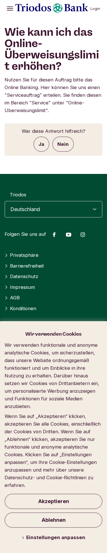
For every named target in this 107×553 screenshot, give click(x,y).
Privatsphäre (24, 255)
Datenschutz (24, 276)
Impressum (22, 287)
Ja (41, 144)
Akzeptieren (53, 501)
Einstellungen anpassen (55, 537)
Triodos (18, 194)
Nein (63, 144)
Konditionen (23, 308)
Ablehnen (54, 520)
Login (95, 8)
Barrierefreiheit (27, 266)
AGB (15, 297)
